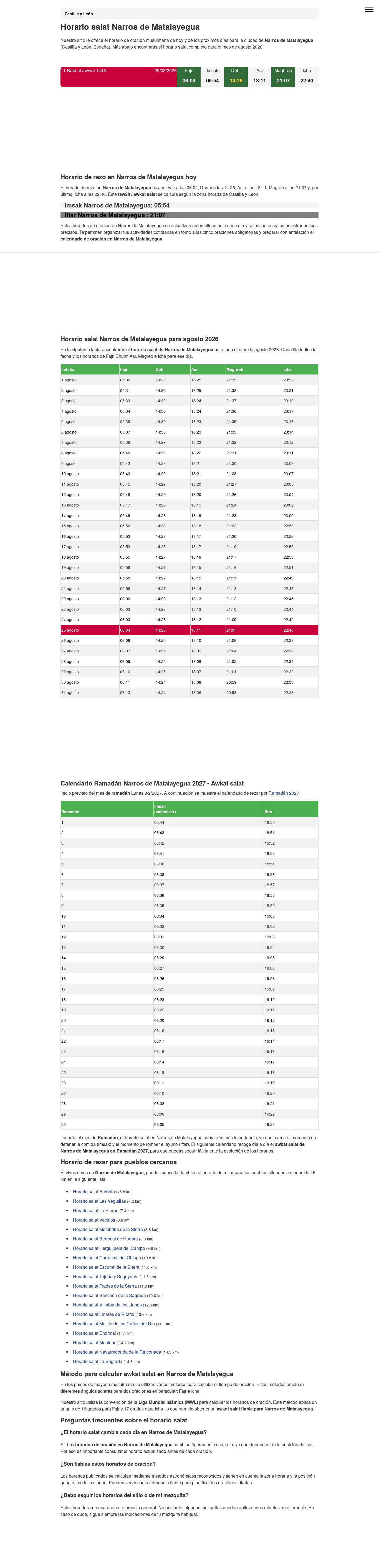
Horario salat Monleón (95, 1342)
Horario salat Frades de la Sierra (105, 1286)
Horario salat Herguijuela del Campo (109, 1248)
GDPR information (78, 1542)
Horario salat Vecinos (94, 1220)
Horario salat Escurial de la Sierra (106, 1267)
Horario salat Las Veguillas (99, 1201)
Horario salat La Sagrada (97, 1361)
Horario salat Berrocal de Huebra (105, 1238)
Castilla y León (79, 13)
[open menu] (369, 9)
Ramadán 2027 (284, 793)
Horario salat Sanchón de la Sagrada (109, 1295)
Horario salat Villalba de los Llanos (107, 1304)
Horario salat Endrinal (94, 1333)
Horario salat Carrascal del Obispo (107, 1257)
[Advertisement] (189, 135)
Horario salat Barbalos (95, 1191)
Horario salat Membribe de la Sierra (108, 1229)
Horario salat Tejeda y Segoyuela (105, 1276)
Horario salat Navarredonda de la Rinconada (117, 1352)
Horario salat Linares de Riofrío (103, 1314)
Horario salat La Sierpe (95, 1210)
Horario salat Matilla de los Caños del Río (114, 1323)
